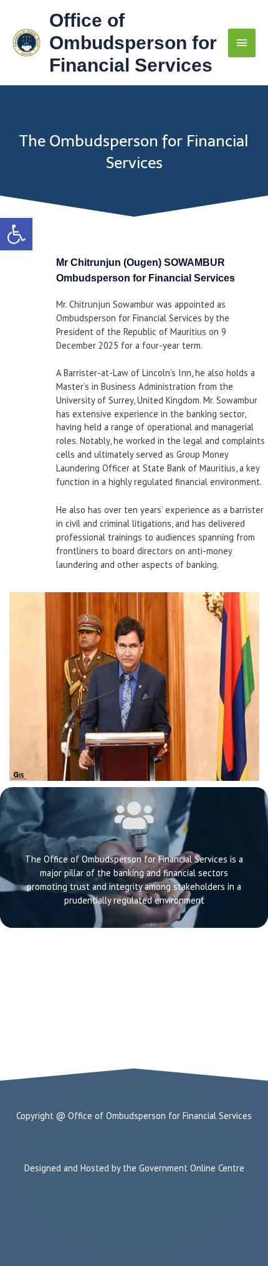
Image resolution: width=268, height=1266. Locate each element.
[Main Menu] (242, 43)
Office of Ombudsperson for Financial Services (133, 42)
